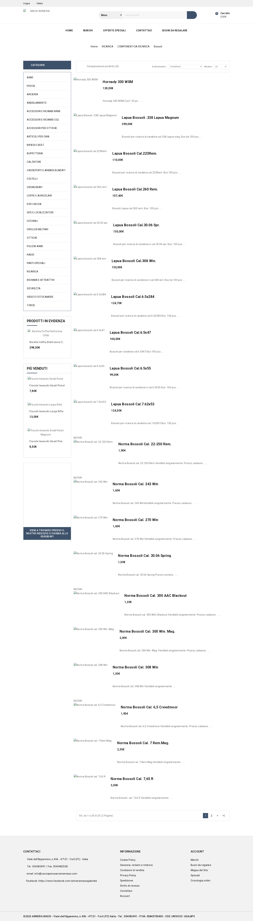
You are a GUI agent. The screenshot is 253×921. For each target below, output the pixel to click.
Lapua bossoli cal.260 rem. (135, 189)
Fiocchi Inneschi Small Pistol (47, 385)
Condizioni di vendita (132, 870)
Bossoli (158, 46)
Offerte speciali (114, 30)
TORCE (31, 305)
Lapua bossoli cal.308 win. (134, 261)
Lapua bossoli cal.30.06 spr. (136, 225)
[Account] (205, 15)
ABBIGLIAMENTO (37, 102)
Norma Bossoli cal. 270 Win (135, 520)
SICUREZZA (34, 288)
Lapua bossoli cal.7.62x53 (132, 404)
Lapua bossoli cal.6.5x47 (130, 332)
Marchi (88, 30)
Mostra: (208, 66)
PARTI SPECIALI (36, 263)
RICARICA (107, 46)
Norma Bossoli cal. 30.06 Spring (144, 556)
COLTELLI (32, 178)
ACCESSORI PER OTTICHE (42, 128)
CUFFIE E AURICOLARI (39, 195)
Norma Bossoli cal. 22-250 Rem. (144, 444)
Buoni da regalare (174, 30)
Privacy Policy (128, 875)
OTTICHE (32, 237)
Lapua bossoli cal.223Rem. (134, 153)
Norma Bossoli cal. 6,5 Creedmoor (149, 707)
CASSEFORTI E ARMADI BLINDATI (46, 170)
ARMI (30, 77)
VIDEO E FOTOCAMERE (40, 296)
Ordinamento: (159, 66)
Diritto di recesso (130, 885)
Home (69, 30)
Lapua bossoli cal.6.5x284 (132, 297)
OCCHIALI (32, 221)
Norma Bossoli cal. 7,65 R (132, 779)
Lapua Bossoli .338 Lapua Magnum (150, 118)
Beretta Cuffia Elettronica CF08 (48, 342)
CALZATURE (34, 161)
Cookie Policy (128, 859)
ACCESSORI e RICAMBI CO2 (43, 119)
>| (224, 815)
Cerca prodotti (192, 15)
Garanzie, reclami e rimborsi (136, 865)
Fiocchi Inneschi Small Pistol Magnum (52, 441)
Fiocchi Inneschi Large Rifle (46, 411)
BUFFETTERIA (35, 153)
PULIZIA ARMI (35, 246)
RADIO (30, 254)
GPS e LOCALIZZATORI (40, 212)
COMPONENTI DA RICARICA (134, 46)
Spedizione (126, 880)
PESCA (31, 86)
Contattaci (144, 30)
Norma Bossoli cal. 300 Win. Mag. (147, 631)
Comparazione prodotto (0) (103, 66)
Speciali (195, 875)
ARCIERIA (32, 94)
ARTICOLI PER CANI (38, 136)
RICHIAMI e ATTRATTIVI (41, 280)
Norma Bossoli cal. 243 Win (135, 484)
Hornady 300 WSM (118, 82)
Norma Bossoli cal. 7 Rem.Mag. (143, 743)
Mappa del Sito (199, 870)
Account (125, 896)
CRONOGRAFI (34, 187)
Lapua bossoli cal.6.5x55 (130, 368)
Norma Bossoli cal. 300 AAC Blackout (155, 596)
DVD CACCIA (34, 204)
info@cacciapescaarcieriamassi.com (55, 873)
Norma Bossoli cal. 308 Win (135, 667)
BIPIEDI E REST (35, 145)
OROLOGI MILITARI (37, 229)
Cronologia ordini (200, 880)
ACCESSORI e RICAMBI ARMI (43, 111)
